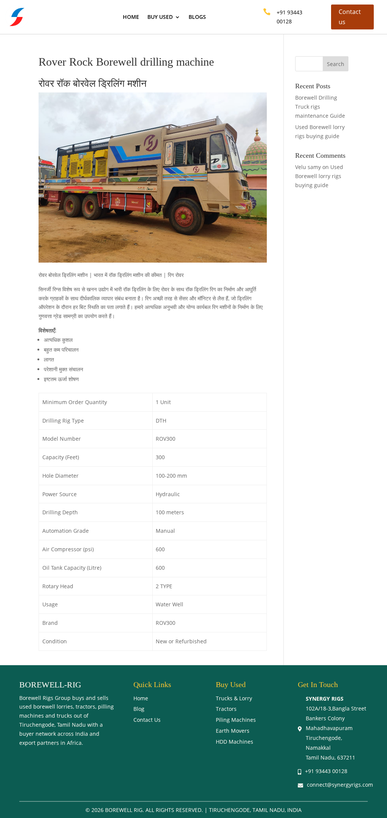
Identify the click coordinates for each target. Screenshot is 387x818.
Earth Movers (232, 730)
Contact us (350, 17)
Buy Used (160, 17)
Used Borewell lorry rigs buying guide (319, 176)
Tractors (226, 708)
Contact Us (147, 719)
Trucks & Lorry (234, 698)
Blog (138, 708)
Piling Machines (236, 719)
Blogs (197, 17)
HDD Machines (234, 741)
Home (131, 17)
